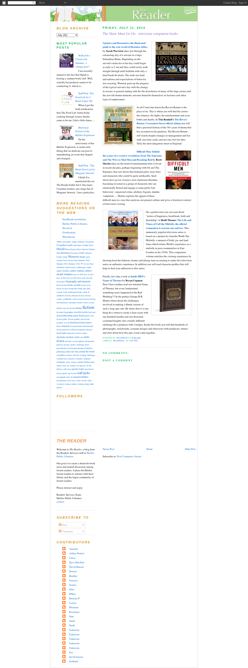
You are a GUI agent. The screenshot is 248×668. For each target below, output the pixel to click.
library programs (78, 329)
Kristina (65, 252)
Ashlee (74, 241)
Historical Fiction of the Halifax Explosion (85, 131)
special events (77, 368)
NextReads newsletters (74, 219)
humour (66, 326)
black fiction (62, 285)
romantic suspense (83, 358)
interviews (66, 329)
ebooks (79, 302)
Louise (59, 256)
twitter (84, 380)
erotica (86, 302)
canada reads (62, 292)
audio (89, 267)
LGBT (81, 253)
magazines (71, 333)
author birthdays (63, 270)
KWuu (72, 594)
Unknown (74, 630)
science (74, 362)
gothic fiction (67, 319)
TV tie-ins (132, 341)
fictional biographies (65, 312)
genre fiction (79, 315)
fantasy (79, 308)
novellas (68, 341)
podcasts (60, 344)
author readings (78, 270)
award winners (65, 274)
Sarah (72, 621)
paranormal (89, 341)
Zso (71, 652)
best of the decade (85, 278)
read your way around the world (80, 351)
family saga (61, 308)
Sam (76, 260)
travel (69, 380)
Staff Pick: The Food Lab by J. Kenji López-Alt (84, 97)
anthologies (81, 267)
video (89, 380)
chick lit (86, 292)
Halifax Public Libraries (74, 223)
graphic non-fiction (82, 319)
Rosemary (74, 612)
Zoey (92, 263)
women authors (71, 384)
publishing (61, 351)
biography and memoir (78, 281)
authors (88, 270)
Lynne (65, 256)
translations (61, 380)
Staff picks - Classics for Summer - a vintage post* (83, 61)
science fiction (83, 362)
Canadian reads (65, 245)
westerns (60, 384)
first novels (83, 312)
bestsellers (61, 281)
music (84, 332)
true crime (76, 380)
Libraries (88, 253)
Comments (67, 531)
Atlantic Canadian (86, 241)
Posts (64, 525)
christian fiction (77, 295)
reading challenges (87, 355)
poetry (67, 344)
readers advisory (72, 355)
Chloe (72, 558)
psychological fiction (65, 348)
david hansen (76, 657)
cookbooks (67, 298)
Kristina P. (74, 598)
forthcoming (67, 315)
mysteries (61, 336)
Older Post (190, 449)
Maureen (118, 341)
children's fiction (63, 295)
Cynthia (85, 245)
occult (74, 341)
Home (149, 449)
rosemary (61, 362)
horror (59, 326)
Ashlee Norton (76, 553)
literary (89, 329)
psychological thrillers (83, 348)
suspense (77, 376)
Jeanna (72, 585)
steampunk (61, 377)
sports (64, 373)
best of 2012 (61, 278)
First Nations (82, 249)
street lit (69, 377)
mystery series (73, 336)
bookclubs (73, 288)
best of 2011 (89, 274)
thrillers (85, 376)
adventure (61, 267)
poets (87, 344)
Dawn (67, 249)
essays (91, 302)
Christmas (77, 245)
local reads (61, 332)
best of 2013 (72, 278)
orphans (81, 341)
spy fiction (72, 373)
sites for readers (69, 365)
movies (79, 333)
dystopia (72, 302)
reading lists (62, 358)
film (75, 312)
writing (81, 384)
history (89, 322)
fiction (88, 307)
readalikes (61, 355)
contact (60, 501)
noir (82, 337)
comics (59, 299)
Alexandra (66, 241)
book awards (74, 285)
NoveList (67, 228)
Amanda (73, 549)
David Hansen (76, 567)
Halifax (92, 249)
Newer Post (108, 449)
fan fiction (71, 308)
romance (71, 358)
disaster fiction (89, 299)
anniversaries (70, 267)
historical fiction (77, 322)
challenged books (75, 292)
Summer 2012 (74, 263)
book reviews (63, 288)
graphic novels (63, 322)
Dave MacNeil (76, 562)
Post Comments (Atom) (129, 456)
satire (67, 362)
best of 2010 (78, 274)
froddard (73, 661)
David (60, 249)
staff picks (83, 373)
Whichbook (68, 237)
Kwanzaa (74, 253)
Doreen (74, 249)
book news (86, 284)
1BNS (59, 241)
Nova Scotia (68, 260)
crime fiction (77, 299)
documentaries (63, 302)
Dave (91, 245)
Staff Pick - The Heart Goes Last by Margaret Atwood (85, 169)
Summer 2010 (84, 260)
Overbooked (68, 232)
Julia (59, 252)
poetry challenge (77, 344)
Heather (73, 576)
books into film (84, 288)
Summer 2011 (62, 263)
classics (87, 295)
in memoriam (76, 326)
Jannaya (73, 580)
